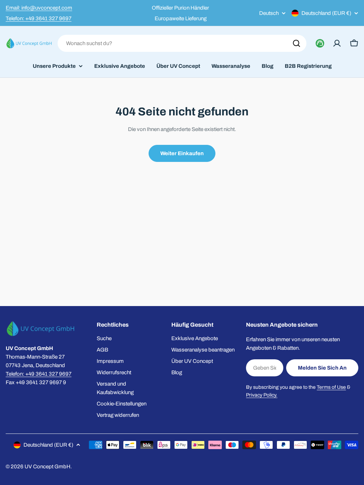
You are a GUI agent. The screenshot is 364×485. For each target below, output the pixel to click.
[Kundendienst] (320, 43)
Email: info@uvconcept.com (39, 8)
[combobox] (182, 43)
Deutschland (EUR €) (326, 13)
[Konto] (337, 43)
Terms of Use (331, 387)
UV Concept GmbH (47, 466)
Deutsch (269, 13)
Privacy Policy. (261, 395)
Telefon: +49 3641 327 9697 (38, 18)
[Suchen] (296, 43)
